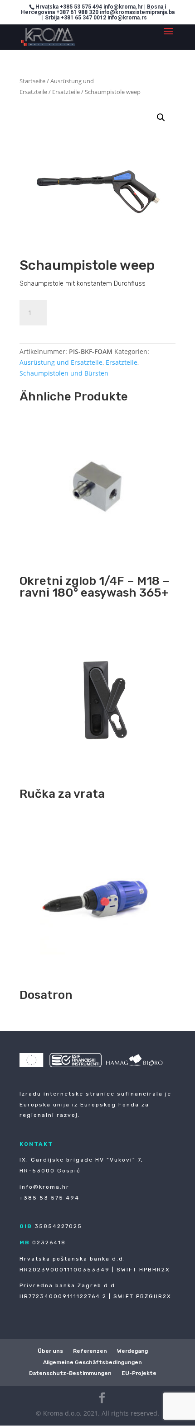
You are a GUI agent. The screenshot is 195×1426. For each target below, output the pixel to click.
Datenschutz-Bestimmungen (70, 1373)
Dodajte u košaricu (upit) (112, 311)
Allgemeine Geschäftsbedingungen (92, 1362)
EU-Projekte (139, 1373)
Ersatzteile (66, 92)
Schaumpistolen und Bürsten (64, 373)
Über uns (50, 1351)
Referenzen (90, 1351)
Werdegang (132, 1351)
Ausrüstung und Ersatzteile (61, 362)
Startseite (32, 81)
